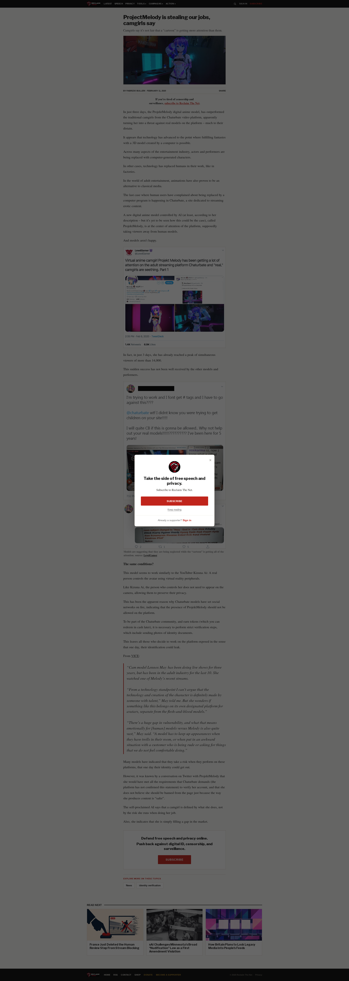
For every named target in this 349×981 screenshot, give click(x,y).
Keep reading (174, 509)
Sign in (187, 520)
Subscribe (174, 501)
